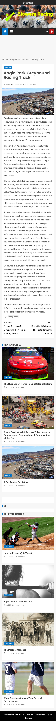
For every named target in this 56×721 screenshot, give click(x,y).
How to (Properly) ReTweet (18, 553)
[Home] (5, 31)
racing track (13, 317)
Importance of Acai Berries (18, 601)
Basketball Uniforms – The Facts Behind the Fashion (41, 328)
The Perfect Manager (15, 650)
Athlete (8, 595)
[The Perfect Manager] (28, 629)
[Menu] (11, 31)
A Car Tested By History (16, 482)
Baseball (8, 546)
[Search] (47, 31)
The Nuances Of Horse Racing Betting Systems (28, 384)
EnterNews (41, 714)
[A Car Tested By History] (28, 462)
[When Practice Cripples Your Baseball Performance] (28, 678)
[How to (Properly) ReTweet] (28, 533)
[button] (11, 31)
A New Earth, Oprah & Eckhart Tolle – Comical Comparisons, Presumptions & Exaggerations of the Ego (27, 435)
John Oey (9, 84)
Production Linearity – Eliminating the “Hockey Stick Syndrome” (15, 328)
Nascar (8, 67)
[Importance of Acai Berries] (28, 581)
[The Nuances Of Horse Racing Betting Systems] (28, 363)
